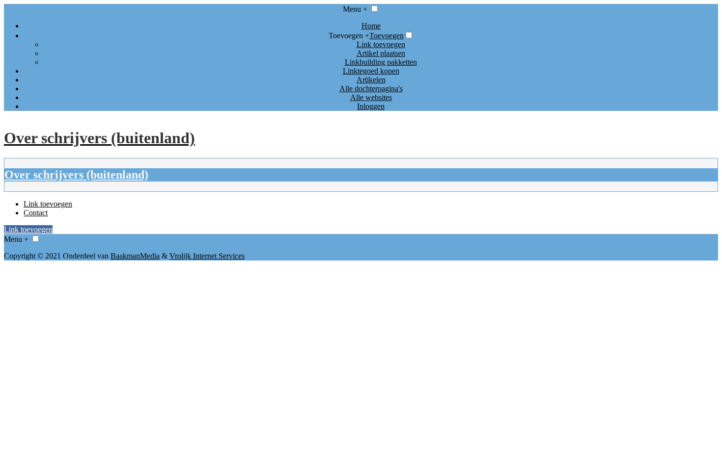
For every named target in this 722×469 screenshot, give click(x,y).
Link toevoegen (381, 44)
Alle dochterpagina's (371, 88)
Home (371, 26)
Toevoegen (386, 35)
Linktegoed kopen (371, 71)
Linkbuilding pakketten (381, 62)
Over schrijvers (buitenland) (76, 174)
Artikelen (371, 80)
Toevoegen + (349, 35)
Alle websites (371, 97)
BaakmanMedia (135, 256)
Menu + (355, 9)
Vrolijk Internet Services (207, 256)
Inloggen (371, 106)
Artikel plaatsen (381, 53)
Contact (36, 212)
